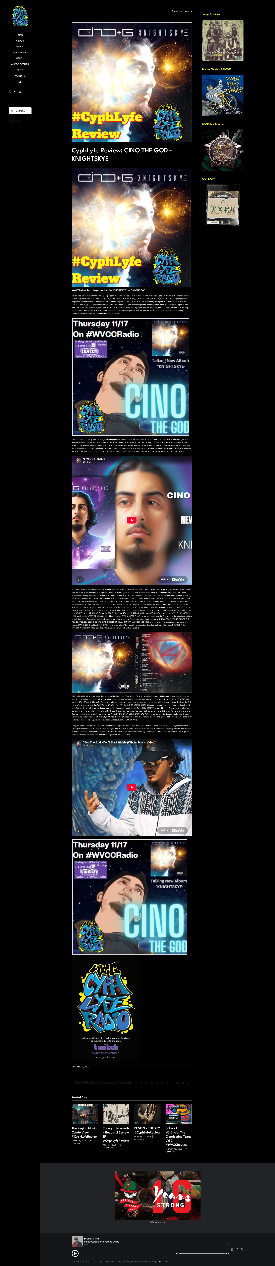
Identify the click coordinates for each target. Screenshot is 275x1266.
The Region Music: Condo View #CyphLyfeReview (85, 1132)
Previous (177, 11)
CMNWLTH (162, 1261)
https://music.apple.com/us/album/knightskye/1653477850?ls (104, 734)
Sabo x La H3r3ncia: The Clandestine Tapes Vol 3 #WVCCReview (178, 1137)
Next (187, 11)
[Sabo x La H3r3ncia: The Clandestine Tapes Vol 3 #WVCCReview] (179, 1105)
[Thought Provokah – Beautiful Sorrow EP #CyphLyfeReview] (116, 1105)
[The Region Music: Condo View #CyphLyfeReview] (85, 1105)
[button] (20, 82)
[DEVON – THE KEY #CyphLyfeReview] (147, 1105)
